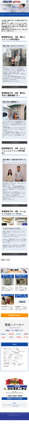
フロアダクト (14, 360)
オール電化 (16, 348)
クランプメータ (21, 363)
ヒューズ (5, 354)
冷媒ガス (10, 357)
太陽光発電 (6, 366)
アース (5, 355)
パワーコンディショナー (9, 349)
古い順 (7, 259)
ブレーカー (16, 361)
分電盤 (11, 354)
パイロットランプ (7, 361)
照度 (14, 364)
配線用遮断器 (16, 352)
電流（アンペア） (7, 352)
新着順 (3, 259)
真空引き (11, 355)
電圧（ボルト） (22, 351)
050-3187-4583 (15, 396)
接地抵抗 (20, 364)
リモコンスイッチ (18, 358)
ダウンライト (6, 351)
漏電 (5, 357)
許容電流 (13, 363)
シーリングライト (7, 364)
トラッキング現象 (19, 355)
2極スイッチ (6, 360)
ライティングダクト (8, 358)
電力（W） (14, 351)
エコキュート (18, 354)
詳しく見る (13, 87)
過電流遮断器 (6, 363)
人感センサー (17, 357)
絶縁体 (17, 349)
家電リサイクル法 (7, 348)
